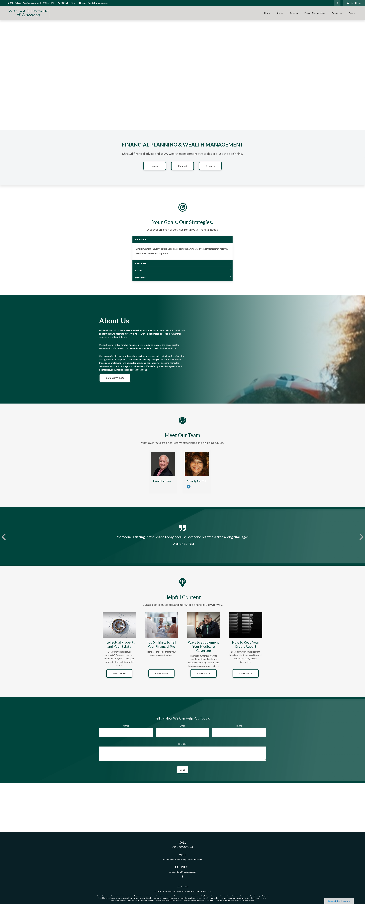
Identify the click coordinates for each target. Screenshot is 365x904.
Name (126, 725)
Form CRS (184, 887)
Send (182, 769)
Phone (239, 725)
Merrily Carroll (196, 481)
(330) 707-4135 (68, 3)
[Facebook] (337, 3)
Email (182, 725)
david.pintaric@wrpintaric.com (95, 3)
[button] (267, 13)
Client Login (356, 3)
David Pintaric (162, 481)
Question (182, 744)
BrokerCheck (206, 891)
